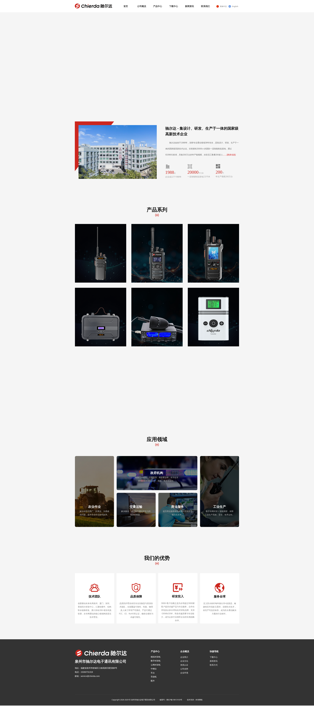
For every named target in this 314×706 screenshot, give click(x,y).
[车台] (157, 317)
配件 (153, 681)
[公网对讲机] (213, 253)
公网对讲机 (156, 665)
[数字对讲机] (157, 253)
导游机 (154, 677)
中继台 (154, 669)
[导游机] (213, 317)
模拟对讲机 (156, 657)
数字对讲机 (156, 661)
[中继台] (100, 317)
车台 (153, 673)
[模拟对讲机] (100, 253)
